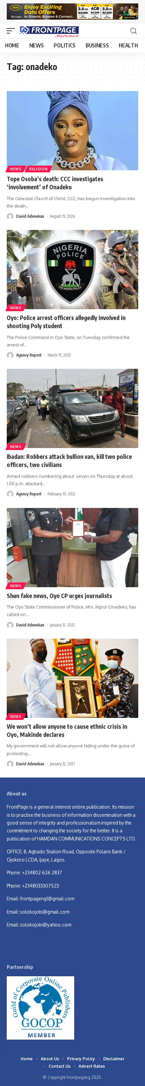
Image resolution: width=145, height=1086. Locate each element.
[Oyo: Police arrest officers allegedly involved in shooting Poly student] (72, 269)
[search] (133, 31)
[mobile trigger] (12, 31)
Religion (38, 169)
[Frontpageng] (48, 31)
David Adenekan (30, 216)
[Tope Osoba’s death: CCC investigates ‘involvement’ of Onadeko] (72, 130)
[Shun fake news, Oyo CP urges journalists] (72, 547)
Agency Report (29, 355)
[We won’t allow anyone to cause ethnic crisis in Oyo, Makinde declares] (72, 678)
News (16, 169)
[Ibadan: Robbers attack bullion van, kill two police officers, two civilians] (72, 408)
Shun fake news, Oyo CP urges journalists (59, 595)
